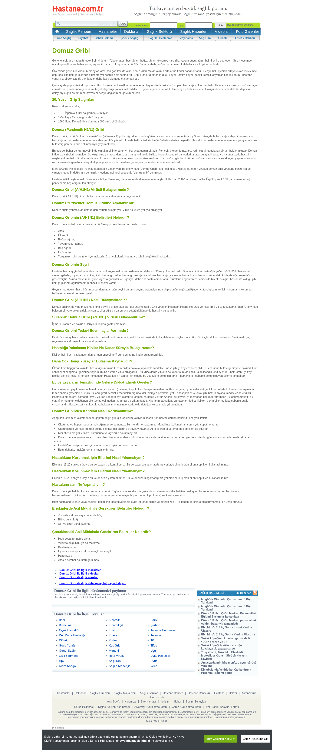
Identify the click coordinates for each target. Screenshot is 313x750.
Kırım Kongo (67, 666)
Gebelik (223, 38)
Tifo (153, 640)
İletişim (99, 14)
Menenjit (114, 650)
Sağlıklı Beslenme (160, 38)
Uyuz (154, 660)
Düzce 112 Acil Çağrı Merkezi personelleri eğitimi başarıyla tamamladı (228, 622)
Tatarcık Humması (163, 630)
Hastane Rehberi (173, 693)
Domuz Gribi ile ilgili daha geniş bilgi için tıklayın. (92, 583)
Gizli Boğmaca (68, 655)
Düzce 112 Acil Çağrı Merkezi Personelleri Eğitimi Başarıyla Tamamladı (228, 615)
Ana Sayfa (58, 14)
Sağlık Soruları (149, 693)
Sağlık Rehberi (78, 31)
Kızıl (112, 630)
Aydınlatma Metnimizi (135, 740)
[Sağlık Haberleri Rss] (255, 593)
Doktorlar (132, 31)
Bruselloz (65, 625)
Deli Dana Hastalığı (72, 635)
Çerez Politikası (84, 706)
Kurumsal (72, 14)
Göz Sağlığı (64, 38)
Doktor (233, 693)
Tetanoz (156, 635)
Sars (154, 620)
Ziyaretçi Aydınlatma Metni (150, 706)
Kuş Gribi (115, 645)
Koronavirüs (248, 693)
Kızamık (114, 620)
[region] (157, 740)
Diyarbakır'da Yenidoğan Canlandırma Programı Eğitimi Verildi (226, 671)
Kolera (113, 635)
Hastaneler (108, 31)
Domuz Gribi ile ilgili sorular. (78, 577)
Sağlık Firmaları (100, 693)
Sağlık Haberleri (193, 31)
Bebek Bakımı (104, 38)
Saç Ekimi (205, 38)
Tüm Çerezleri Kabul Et (221, 738)
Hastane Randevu (199, 693)
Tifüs (154, 645)
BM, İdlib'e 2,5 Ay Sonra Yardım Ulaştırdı (228, 634)
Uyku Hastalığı (160, 655)
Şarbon (155, 625)
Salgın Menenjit (119, 666)
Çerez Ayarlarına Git (255, 738)
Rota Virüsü (117, 655)
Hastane (219, 693)
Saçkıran (115, 660)
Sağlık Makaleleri (125, 693)
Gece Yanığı (67, 645)
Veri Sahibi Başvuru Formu (222, 706)
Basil (62, 620)
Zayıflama (186, 38)
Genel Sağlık (67, 650)
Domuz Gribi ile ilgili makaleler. (80, 570)
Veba (154, 666)
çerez (114, 736)
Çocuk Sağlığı (130, 38)
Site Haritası (86, 14)
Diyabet (83, 38)
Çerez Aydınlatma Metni (186, 706)
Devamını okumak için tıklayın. (230, 717)
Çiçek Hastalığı (69, 630)
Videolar (222, 31)
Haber (177, 701)
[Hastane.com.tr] (78, 11)
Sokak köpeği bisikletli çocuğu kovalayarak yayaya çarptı (221, 647)
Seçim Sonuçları (196, 701)
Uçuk (154, 650)
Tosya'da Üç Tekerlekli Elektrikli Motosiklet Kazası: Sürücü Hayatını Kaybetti (224, 655)
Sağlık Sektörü (159, 31)
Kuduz (113, 640)
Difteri (63, 640)
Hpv (61, 660)
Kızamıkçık (116, 625)
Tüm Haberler (242, 593)
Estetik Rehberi (245, 38)
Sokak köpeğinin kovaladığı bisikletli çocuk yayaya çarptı (225, 640)
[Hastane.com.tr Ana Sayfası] (56, 32)
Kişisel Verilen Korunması (114, 706)
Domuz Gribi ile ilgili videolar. (79, 573)
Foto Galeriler (247, 31)
